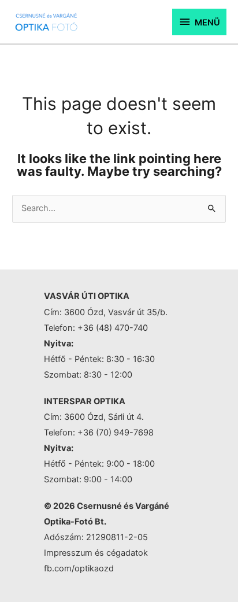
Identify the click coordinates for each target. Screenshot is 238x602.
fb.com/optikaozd (79, 568)
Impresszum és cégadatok (96, 553)
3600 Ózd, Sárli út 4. (104, 417)
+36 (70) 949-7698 (115, 432)
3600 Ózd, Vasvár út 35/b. (116, 312)
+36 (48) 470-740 (112, 328)
